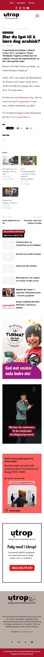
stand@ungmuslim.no (21, 101)
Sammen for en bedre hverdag (28, 254)
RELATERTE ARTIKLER (14, 232)
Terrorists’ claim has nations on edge (33, 221)
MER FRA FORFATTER (13, 235)
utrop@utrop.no (27, 632)
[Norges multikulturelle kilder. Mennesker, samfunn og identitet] (8, 304)
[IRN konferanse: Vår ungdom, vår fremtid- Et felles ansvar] (8, 280)
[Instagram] (18, 642)
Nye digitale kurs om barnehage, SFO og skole (9, 171)
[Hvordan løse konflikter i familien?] (10, 192)
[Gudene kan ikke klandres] (8, 268)
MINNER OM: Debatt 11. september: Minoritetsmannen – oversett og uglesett (28, 293)
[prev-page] (22, 314)
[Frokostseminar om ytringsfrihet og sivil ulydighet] (8, 245)
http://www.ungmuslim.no (17, 116)
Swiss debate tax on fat (11, 221)
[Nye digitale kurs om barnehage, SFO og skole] (10, 160)
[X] (25, 642)
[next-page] (26, 314)
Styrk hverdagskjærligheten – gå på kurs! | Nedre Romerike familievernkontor (28, 174)
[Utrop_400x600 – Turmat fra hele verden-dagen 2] (22, 378)
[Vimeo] (31, 642)
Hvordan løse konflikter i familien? (9, 201)
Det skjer (11, 29)
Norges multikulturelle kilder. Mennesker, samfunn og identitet (28, 305)
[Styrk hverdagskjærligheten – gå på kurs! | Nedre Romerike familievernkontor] (29, 160)
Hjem (4, 29)
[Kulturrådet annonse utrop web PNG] (22, 512)
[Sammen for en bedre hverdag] (8, 257)
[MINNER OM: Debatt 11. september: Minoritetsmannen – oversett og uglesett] (8, 292)
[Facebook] (12, 642)
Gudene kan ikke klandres (26, 266)
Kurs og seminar (22, 29)
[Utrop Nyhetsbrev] (22, 581)
